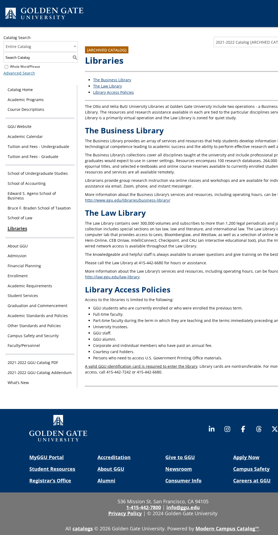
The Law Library (107, 86)
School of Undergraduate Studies (38, 173)
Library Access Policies (113, 92)
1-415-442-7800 (143, 507)
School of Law (20, 217)
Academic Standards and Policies (38, 315)
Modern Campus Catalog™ (227, 528)
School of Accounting (27, 183)
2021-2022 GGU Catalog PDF (33, 362)
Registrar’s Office (50, 480)
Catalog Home (20, 89)
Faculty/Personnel (24, 345)
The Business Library (112, 79)
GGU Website (19, 126)
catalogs (82, 528)
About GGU (18, 246)
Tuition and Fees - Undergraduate (38, 146)
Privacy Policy (125, 513)
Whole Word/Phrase (25, 66)
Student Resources (52, 469)
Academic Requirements (30, 285)
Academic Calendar (25, 136)
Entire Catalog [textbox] (18, 46)
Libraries (17, 228)
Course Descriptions (26, 109)
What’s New (18, 382)
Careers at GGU (252, 480)
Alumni (106, 480)
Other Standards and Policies (34, 325)
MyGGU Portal (46, 457)
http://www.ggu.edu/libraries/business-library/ (127, 200)
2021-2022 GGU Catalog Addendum (40, 372)
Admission (17, 255)
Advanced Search (19, 73)
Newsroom (178, 469)
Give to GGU (180, 457)
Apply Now (246, 457)
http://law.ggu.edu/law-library (112, 276)
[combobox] (41, 46)
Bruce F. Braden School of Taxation (39, 208)
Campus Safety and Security (33, 335)
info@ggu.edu (183, 507)
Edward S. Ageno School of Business (32, 196)
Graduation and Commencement (37, 305)
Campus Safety (251, 469)
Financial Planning (24, 265)
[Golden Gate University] (44, 14)
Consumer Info (183, 480)
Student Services (23, 295)
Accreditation (114, 457)
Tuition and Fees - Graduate (33, 156)
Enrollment (18, 275)
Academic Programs (26, 99)
